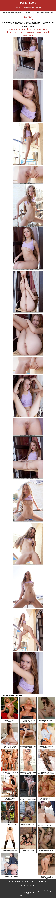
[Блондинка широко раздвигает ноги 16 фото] (28, 630)
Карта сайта (24, 885)
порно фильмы (28, 17)
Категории (39, 7)
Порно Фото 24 (30, 881)
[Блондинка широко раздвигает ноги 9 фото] (28, 365)
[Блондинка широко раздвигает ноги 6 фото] (28, 248)
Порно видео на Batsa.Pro (28, 15)
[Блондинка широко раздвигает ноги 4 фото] (28, 175)
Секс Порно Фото (42, 881)
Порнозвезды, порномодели (15, 32)
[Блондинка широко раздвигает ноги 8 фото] (28, 335)
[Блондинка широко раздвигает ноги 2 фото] (28, 101)
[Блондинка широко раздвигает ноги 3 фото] (28, 144)
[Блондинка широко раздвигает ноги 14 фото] (28, 544)
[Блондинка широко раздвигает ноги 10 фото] (28, 396)
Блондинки (32, 29)
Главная (10, 881)
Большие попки (13, 29)
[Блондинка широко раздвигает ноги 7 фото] (28, 292)
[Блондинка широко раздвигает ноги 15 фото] (28, 587)
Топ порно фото (29, 7)
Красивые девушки (42, 32)
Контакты (33, 885)
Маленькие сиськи (28, 35)
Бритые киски (28, 16)
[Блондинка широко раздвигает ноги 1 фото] (28, 58)
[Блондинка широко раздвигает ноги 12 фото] (28, 458)
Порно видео (17, 7)
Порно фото (19, 881)
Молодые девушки (42, 29)
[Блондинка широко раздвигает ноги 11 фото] (28, 427)
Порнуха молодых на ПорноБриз (28, 19)
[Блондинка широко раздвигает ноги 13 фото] (28, 501)
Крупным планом (30, 32)
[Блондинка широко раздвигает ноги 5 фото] (28, 205)
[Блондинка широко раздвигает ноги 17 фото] (28, 673)
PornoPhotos (28, 2)
